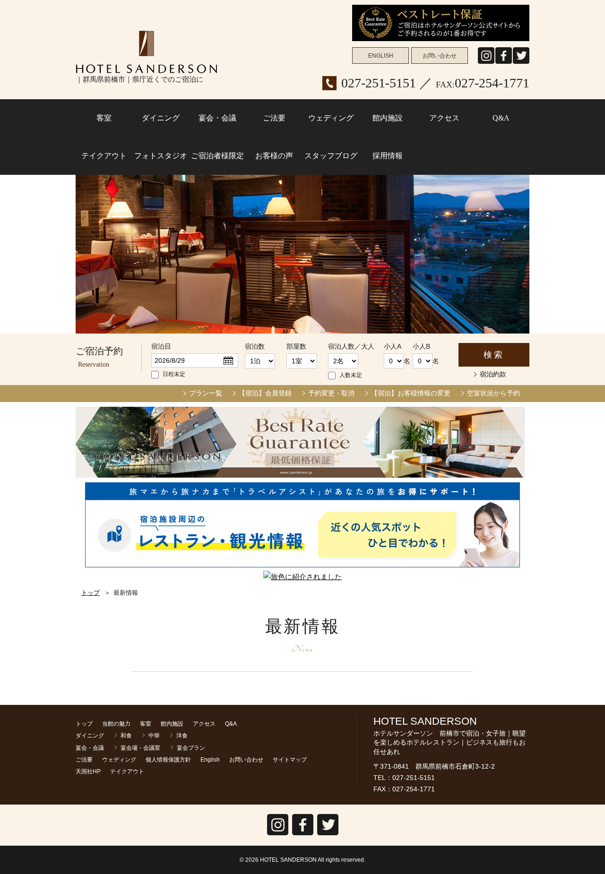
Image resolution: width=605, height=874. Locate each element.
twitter (521, 63)
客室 (104, 118)
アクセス (444, 118)
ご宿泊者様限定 (217, 156)
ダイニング (161, 118)
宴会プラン (191, 748)
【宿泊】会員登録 (265, 393)
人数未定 (350, 375)
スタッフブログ (330, 156)
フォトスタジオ (160, 156)
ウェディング (331, 118)
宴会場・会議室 (140, 748)
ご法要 (274, 118)
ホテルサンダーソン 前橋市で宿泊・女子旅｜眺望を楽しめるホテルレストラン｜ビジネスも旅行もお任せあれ (146, 52)
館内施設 (387, 118)
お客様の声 (274, 156)
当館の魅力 (116, 723)
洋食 (182, 735)
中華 (154, 735)
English (210, 759)
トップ (90, 592)
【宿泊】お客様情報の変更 (410, 393)
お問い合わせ (440, 55)
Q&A (501, 118)
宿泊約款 (493, 374)
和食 (126, 735)
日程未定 (174, 374)
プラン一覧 (205, 393)
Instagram (486, 63)
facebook (503, 63)
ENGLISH (380, 55)
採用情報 (387, 156)
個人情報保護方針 (168, 759)
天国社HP (88, 771)
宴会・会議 (217, 118)
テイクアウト (104, 156)
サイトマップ (290, 759)
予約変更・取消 (331, 393)
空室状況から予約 (493, 393)
